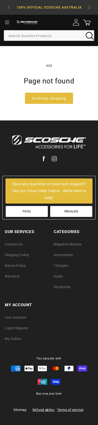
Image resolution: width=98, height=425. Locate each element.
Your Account (15, 317)
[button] (7, 22)
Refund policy (44, 410)
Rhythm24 (62, 287)
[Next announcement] (89, 7)
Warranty (12, 276)
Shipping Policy (17, 255)
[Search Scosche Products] (89, 35)
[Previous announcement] (9, 7)
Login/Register (17, 328)
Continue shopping (49, 98)
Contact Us (14, 244)
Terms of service (70, 410)
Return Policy (15, 265)
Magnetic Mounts (68, 244)
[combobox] (49, 35)
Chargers (61, 265)
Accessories (63, 255)
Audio (58, 276)
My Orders (13, 339)
